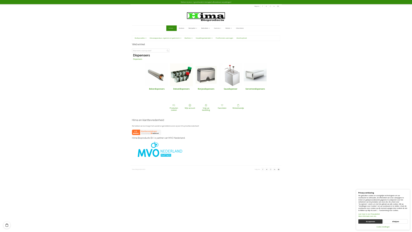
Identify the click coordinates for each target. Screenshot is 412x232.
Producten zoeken (174, 109)
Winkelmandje (238, 108)
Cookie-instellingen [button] (383, 227)
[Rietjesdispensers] (206, 74)
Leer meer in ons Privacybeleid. (369, 214)
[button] (7, 225)
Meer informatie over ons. (367, 216)
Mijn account (190, 108)
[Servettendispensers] (255, 74)
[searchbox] (151, 50)
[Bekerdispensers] (156, 74)
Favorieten (222, 108)
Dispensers (137, 59)
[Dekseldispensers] (181, 74)
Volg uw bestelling (206, 109)
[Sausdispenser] (230, 74)
